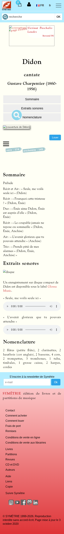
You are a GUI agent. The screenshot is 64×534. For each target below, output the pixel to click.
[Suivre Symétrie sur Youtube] (17, 504)
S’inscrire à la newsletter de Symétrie (32, 376)
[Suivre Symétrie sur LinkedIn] (35, 504)
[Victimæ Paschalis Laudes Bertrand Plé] (31, 45)
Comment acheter (16, 415)
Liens (8, 481)
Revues (10, 459)
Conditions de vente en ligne (22, 437)
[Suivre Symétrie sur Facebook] (23, 504)
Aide (8, 476)
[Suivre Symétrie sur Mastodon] (29, 504)
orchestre (33, 150)
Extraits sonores (32, 108)
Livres (9, 449)
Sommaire (32, 99)
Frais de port (13, 425)
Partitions (11, 454)
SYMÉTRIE (12, 393)
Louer (55, 137)
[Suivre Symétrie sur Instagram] (11, 504)
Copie (9, 486)
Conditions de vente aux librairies (25, 442)
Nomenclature (32, 117)
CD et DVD (12, 464)
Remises (10, 431)
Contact (10, 410)
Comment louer (14, 420)
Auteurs (10, 469)
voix (12, 150)
